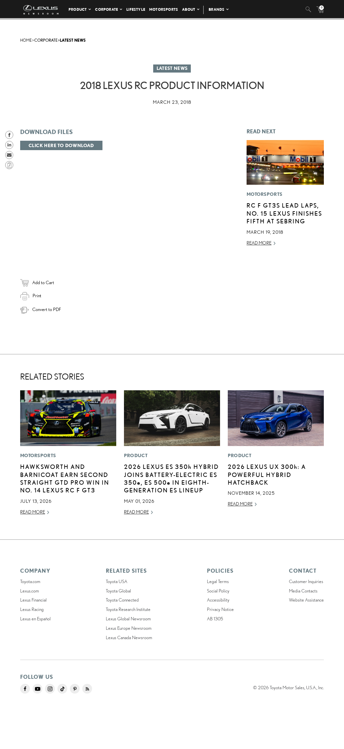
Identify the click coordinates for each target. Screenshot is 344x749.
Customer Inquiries (306, 581)
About (188, 9)
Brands (216, 9)
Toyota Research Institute (128, 609)
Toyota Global (118, 590)
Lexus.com (29, 590)
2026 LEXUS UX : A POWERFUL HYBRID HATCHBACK (267, 474)
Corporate (106, 9)
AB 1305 (215, 618)
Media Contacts (303, 590)
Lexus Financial (33, 600)
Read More (259, 243)
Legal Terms (218, 581)
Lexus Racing (32, 609)
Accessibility (218, 600)
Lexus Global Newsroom (128, 618)
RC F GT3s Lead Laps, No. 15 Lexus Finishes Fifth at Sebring (284, 213)
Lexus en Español (35, 618)
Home (26, 40)
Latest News (73, 40)
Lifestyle (135, 9)
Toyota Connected (122, 600)
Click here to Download (61, 145)
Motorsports (163, 9)
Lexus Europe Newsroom (129, 628)
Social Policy (218, 590)
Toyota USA (116, 581)
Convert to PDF (46, 309)
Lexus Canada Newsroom (129, 637)
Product (78, 9)
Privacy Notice (220, 609)
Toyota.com (30, 581)
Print (37, 295)
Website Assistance (306, 600)
